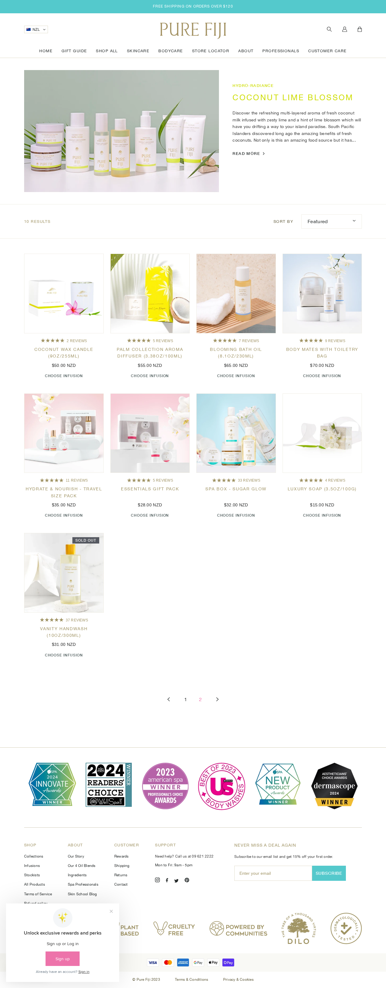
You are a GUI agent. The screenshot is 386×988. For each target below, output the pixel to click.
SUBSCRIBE (329, 873)
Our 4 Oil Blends (82, 866)
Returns (121, 875)
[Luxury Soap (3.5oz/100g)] (322, 433)
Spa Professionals (83, 884)
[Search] (329, 29)
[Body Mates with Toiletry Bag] (322, 293)
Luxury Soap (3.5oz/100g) (322, 488)
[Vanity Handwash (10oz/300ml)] (64, 573)
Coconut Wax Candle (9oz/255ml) (63, 352)
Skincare (138, 51)
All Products (34, 884)
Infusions (32, 866)
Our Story (76, 856)
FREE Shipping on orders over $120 (193, 6)
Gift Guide (74, 51)
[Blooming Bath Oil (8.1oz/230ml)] (236, 293)
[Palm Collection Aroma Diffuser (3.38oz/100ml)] (150, 293)
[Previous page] (168, 699)
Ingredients (77, 875)
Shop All (107, 51)
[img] (53, 340)
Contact (121, 884)
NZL (36, 29)
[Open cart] (360, 30)
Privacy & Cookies (238, 979)
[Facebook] (167, 880)
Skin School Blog (82, 894)
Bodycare (170, 51)
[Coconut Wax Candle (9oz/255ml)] (64, 293)
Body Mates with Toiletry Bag (322, 352)
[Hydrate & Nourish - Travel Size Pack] (64, 433)
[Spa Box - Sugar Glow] (236, 433)
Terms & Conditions (192, 979)
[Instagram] (157, 880)
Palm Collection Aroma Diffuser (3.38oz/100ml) (150, 352)
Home (45, 51)
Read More (246, 153)
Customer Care (327, 51)
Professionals (280, 51)
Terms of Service (38, 894)
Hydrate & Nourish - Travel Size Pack (64, 492)
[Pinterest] (187, 880)
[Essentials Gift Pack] (150, 433)
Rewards (121, 856)
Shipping (122, 866)
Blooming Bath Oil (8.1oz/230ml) (236, 352)
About (245, 51)
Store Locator (210, 51)
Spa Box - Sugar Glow (236, 488)
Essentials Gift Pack (150, 488)
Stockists (32, 875)
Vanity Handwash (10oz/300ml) (63, 632)
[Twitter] (176, 880)
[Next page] (217, 699)
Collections (33, 856)
